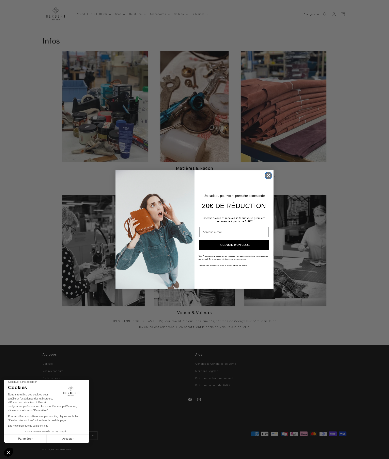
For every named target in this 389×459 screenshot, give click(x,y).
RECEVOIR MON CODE (234, 244)
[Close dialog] (268, 175)
